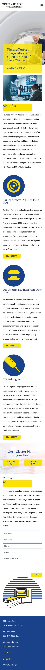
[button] (42, 5)
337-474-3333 (9, 631)
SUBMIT (37, 575)
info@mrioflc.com (10, 642)
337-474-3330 (9, 636)
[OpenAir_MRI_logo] (12, 5)
